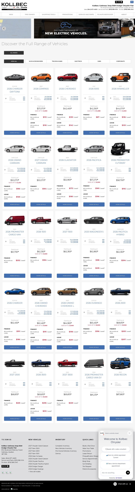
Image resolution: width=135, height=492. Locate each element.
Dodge (43, 52)
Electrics (78, 61)
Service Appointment (90, 459)
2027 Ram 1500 (33, 453)
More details (14, 132)
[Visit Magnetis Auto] (15, 489)
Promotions (67, 14)
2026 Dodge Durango (35, 469)
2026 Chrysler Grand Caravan (38, 459)
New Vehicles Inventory (63, 448)
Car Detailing (87, 464)
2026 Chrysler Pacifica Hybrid (38, 464)
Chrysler (31, 52)
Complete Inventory (62, 446)
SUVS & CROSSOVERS (36, 61)
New (11, 14)
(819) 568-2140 (129, 9)
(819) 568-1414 (113, 9)
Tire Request (87, 466)
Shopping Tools (48, 14)
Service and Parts (86, 14)
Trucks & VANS (57, 61)
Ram (66, 52)
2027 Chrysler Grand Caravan (38, 446)
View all (14, 61)
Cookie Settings (36, 485)
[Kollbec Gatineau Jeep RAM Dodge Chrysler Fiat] (14, 5)
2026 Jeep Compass (35, 456)
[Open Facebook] (3, 472)
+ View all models (34, 471)
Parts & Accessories (89, 469)
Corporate (120, 61)
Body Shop (86, 461)
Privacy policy (16, 485)
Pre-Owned (30, 14)
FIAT (78, 52)
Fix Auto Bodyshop (105, 14)
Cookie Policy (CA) (25, 485)
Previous (4, 29)
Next (131, 29)
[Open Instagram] (7, 472)
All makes (13, 52)
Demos (58, 453)
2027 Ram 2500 (34, 451)
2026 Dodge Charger (35, 466)
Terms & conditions (6, 485)
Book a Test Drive (89, 446)
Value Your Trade (88, 448)
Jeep (55, 52)
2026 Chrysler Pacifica (36, 461)
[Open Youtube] (11, 472)
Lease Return (87, 453)
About (124, 14)
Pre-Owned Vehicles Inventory (66, 451)
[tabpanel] (14, 102)
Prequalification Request (91, 456)
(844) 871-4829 (92, 9)
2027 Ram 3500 (34, 448)
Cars (99, 61)
